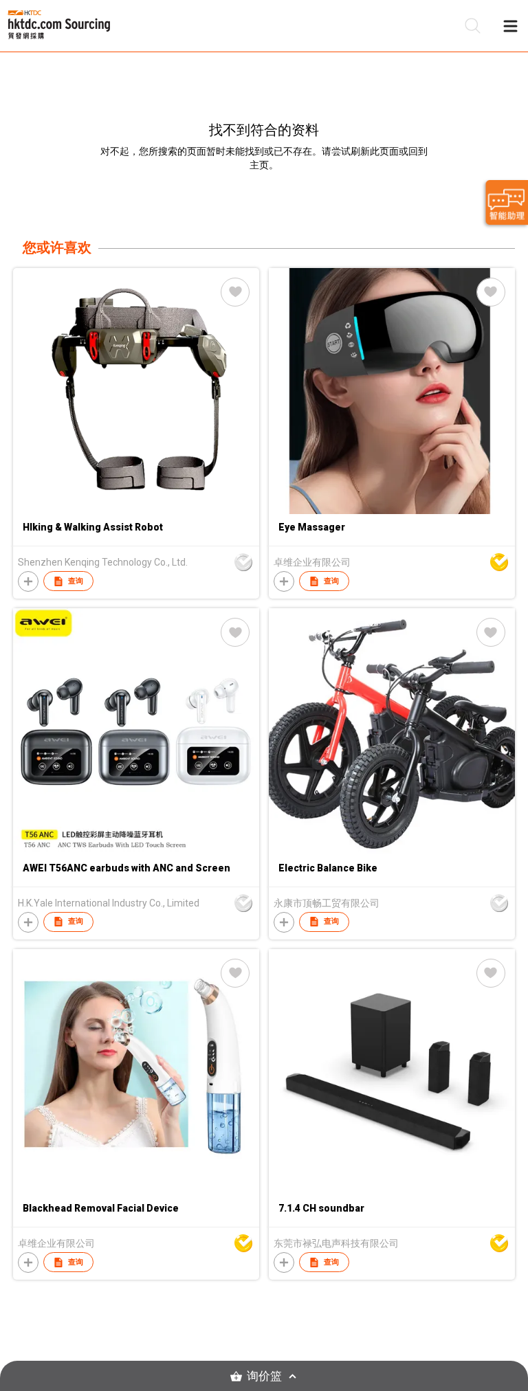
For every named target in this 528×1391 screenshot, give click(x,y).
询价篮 (264, 1376)
